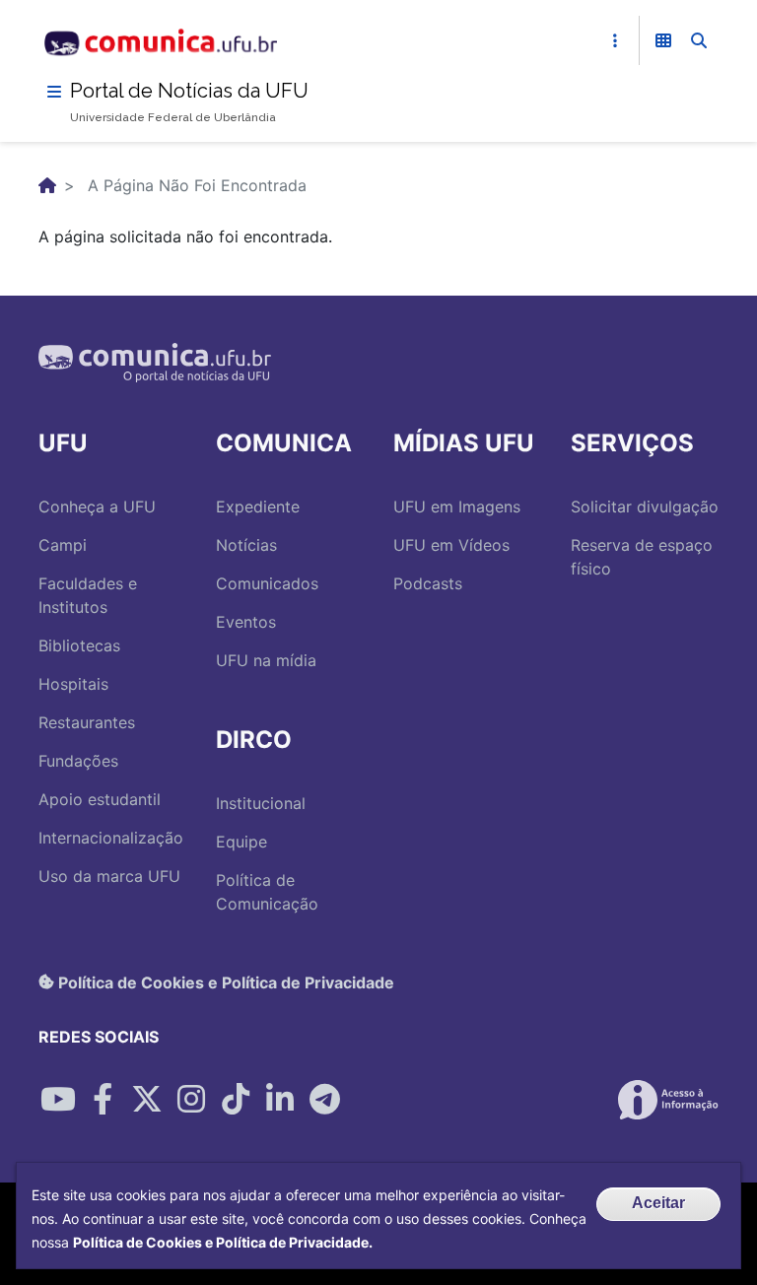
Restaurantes (86, 722)
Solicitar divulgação (645, 506)
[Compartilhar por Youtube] (58, 1099)
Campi (62, 545)
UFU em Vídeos (451, 545)
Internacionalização (110, 837)
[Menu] (54, 91)
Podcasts (427, 583)
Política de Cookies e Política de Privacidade (224, 981)
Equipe (241, 841)
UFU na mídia (266, 660)
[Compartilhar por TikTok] (235, 1099)
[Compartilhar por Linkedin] (280, 1099)
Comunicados (267, 583)
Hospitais (73, 684)
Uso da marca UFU (109, 876)
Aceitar (658, 1202)
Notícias (246, 545)
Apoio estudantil (99, 799)
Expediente (258, 506)
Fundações (78, 761)
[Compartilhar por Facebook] (102, 1099)
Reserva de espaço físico (642, 556)
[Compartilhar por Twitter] (147, 1099)
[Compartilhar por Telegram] (324, 1099)
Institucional (261, 803)
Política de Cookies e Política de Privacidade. (223, 1242)
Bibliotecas (79, 645)
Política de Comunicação (267, 891)
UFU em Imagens (456, 506)
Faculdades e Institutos (87, 595)
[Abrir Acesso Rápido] (615, 40)
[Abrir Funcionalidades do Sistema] (663, 40)
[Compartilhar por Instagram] (191, 1099)
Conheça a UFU (97, 506)
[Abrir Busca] (699, 40)
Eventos (246, 622)
